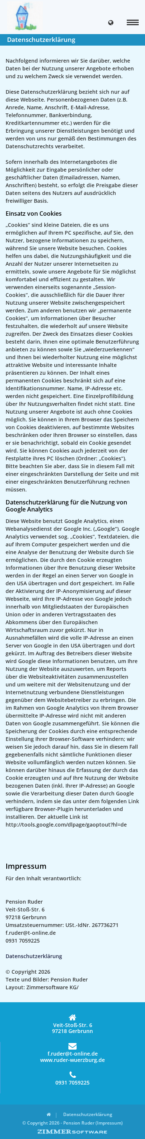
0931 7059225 (72, 1082)
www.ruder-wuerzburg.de (72, 1060)
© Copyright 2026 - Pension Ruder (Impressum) (72, 1123)
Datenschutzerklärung (34, 956)
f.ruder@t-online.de (73, 1053)
